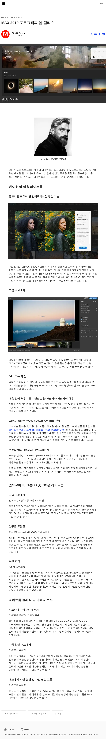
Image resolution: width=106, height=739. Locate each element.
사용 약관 (72, 735)
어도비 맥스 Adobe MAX (11, 17)
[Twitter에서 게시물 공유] (91, 34)
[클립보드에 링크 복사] (103, 34)
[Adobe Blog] (10, 3)
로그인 (100, 3)
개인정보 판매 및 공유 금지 (58, 735)
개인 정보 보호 (42, 735)
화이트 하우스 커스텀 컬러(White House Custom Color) (37, 430)
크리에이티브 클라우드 (39, 714)
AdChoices (95, 735)
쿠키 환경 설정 (82, 735)
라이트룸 (57, 714)
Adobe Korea (18, 33)
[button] (10, 729)
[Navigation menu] (3, 3)
